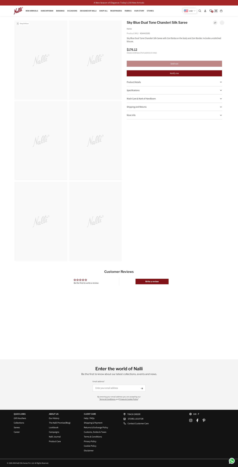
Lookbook (53, 427)
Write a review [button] (152, 281)
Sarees (17, 427)
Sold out (174, 63)
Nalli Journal (55, 436)
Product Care (55, 441)
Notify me (174, 73)
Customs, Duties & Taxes (95, 432)
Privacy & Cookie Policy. (128, 399)
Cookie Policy (90, 445)
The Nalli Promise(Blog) (60, 422)
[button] (206, 414)
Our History (54, 418)
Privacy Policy (90, 441)
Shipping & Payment (93, 422)
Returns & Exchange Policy (96, 427)
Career (17, 432)
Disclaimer (89, 450)
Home (129, 29)
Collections (19, 422)
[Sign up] (141, 388)
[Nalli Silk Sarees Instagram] (190, 420)
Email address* (99, 381)
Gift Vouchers (20, 418)
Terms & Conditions (107, 399)
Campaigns (54, 432)
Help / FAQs (89, 418)
